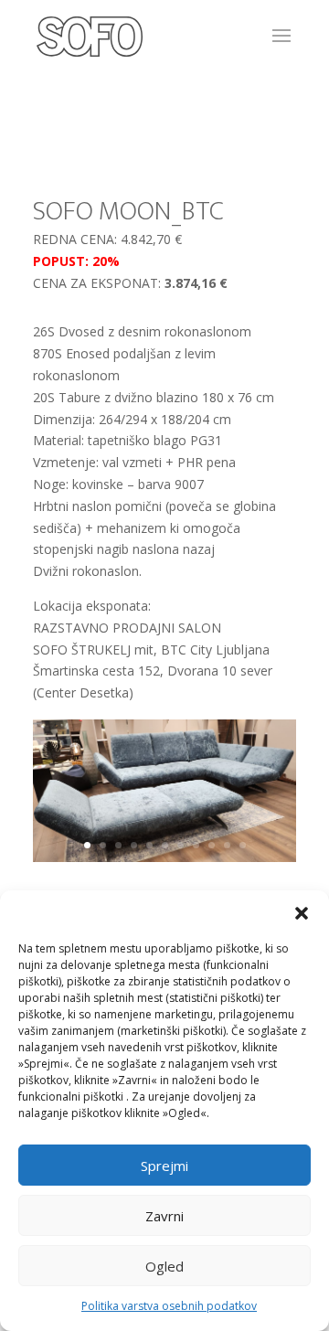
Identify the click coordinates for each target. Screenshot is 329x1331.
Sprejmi (164, 1165)
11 (242, 845)
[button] (301, 913)
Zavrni (164, 1216)
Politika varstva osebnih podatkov (169, 1306)
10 (227, 845)
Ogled (164, 1266)
